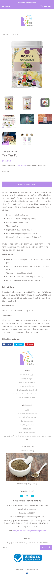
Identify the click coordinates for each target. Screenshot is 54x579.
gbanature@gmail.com (38, 531)
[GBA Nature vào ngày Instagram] (27, 496)
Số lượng (5, 171)
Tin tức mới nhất (27, 446)
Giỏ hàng (48, 6)
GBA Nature (34, 569)
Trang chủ (5, 34)
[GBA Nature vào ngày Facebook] (21, 496)
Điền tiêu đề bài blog (27, 451)
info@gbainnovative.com (21, 531)
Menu (7, 6)
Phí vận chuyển (21, 165)
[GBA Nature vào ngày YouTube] (32, 496)
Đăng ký (46, 547)
